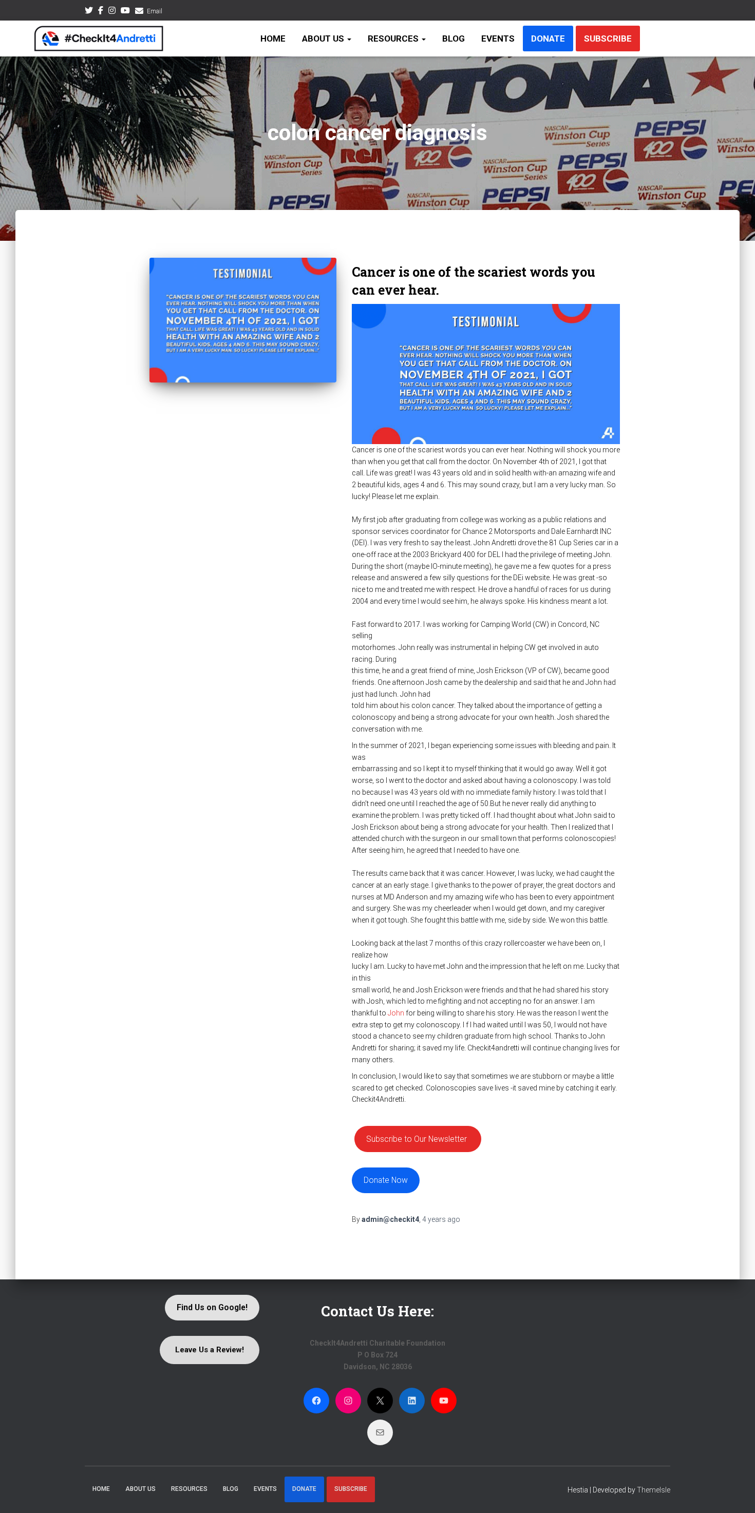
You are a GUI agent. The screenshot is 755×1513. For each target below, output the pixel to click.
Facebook (100, 12)
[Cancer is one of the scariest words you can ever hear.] (243, 320)
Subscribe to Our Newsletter (416, 1139)
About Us (324, 38)
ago (441, 1219)
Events (498, 38)
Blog (453, 38)
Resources (394, 38)
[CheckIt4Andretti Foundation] (99, 38)
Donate (548, 38)
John (396, 1013)
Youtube (125, 12)
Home (273, 38)
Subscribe (608, 38)
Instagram (112, 12)
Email (154, 11)
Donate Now (386, 1180)
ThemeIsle (653, 1490)
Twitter (89, 12)
